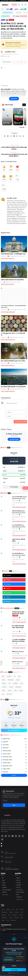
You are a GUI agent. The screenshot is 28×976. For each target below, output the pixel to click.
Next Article (13, 152)
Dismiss (14, 965)
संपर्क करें (9, 9)
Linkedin (8, 597)
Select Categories (14, 797)
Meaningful (10, 679)
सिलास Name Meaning (18, 651)
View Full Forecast (14, 730)
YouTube (8, 588)
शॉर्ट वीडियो (18, 885)
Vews (2, 282)
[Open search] (22, 4)
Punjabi (11, 687)
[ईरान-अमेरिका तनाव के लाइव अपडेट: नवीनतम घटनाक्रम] (6, 628)
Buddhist (15, 683)
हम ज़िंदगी (4, 887)
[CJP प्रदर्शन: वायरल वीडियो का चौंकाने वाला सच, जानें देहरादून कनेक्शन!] (6, 642)
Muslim (9, 690)
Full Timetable (14, 487)
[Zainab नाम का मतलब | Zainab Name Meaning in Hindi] (6, 499)
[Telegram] (23, 136)
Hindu (3, 690)
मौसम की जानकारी (20, 892)
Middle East (18, 687)
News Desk (14, 543)
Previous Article (14, 145)
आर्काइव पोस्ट (19, 897)
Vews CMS (5, 894)
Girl (14, 676)
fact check (9, 694)
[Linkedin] (20, 136)
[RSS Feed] (2, 839)
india (15, 690)
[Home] (2, 9)
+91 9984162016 (20, 958)
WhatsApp (8, 592)
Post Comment (19, 421)
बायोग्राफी (4, 892)
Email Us (20, 960)
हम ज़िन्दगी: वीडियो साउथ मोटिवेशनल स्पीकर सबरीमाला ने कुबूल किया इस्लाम (14, 148)
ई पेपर (17, 894)
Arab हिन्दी (9, 198)
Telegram (8, 601)
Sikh (21, 683)
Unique (18, 679)
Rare (3, 676)
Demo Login (14, 969)
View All (21, 127)
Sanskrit (4, 683)
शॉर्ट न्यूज (18, 887)
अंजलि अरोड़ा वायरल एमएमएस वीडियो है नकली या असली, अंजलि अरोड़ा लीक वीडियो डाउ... (14, 155)
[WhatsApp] (17, 136)
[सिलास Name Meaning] (6, 654)
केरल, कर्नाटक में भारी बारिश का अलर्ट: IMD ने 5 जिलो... (13, 361)
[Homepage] (5, 4)
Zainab (13, 643)
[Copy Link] (14, 61)
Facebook (8, 584)
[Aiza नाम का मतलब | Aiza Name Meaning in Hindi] (6, 556)
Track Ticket (19, 899)
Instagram (8, 580)
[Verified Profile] (8, 256)
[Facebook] (11, 136)
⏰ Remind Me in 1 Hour (14, 973)
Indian (3, 679)
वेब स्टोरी (18, 880)
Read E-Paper (15, 439)
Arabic (21, 690)
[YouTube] (14, 136)
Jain (9, 683)
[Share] (24, 61)
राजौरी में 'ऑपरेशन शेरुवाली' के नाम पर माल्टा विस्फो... (13, 279)
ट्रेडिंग (3, 885)
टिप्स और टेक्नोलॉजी (6, 890)
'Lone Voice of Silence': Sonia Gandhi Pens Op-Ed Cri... (13, 306)
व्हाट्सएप (23, 9)
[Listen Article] (21, 61)
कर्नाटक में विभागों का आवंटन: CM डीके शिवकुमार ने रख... (14, 254)
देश (3, 878)
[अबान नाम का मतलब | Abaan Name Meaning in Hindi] (6, 513)
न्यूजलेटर (16, 9)
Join (14, 805)
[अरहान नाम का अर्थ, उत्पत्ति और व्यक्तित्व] (6, 541)
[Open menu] (25, 4)
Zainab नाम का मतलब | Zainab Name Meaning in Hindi (14, 929)
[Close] (25, 937)
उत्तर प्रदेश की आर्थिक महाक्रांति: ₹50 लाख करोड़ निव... (14, 386)
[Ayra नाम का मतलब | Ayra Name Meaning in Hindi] (6, 527)
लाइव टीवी (18, 882)
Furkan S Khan (4, 256)
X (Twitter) (8, 575)
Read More (14, 98)
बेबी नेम (3, 882)
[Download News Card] (17, 61)
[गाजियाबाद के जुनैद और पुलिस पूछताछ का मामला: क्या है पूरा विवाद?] (6, 614)
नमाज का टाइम (19, 890)
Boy (19, 676)
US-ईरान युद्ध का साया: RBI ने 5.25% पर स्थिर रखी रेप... (13, 334)
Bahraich (24, 0)
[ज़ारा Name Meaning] (6, 664)
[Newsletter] (19, 4)
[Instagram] (8, 136)
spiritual (9, 676)
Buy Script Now (8, 959)
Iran (3, 694)
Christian (4, 687)
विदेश (3, 880)
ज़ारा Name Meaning (17, 661)
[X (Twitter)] (4, 136)
